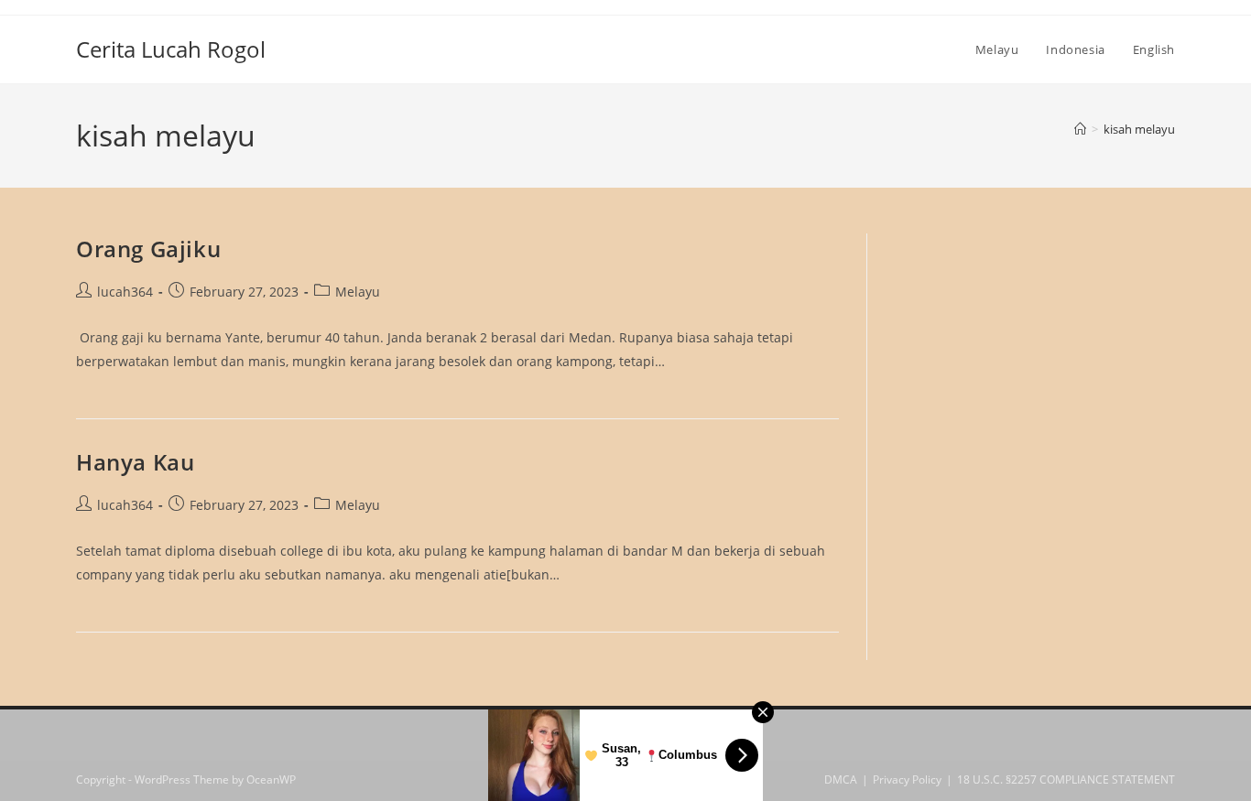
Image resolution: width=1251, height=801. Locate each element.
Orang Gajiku (148, 248)
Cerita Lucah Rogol (171, 49)
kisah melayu (1139, 129)
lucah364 (125, 291)
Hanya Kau (135, 462)
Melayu (357, 291)
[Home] (1080, 129)
